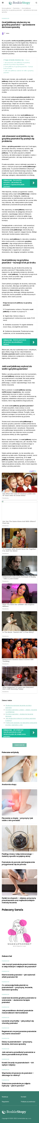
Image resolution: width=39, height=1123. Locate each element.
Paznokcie (16, 8)
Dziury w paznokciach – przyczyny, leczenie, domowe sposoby (17, 1043)
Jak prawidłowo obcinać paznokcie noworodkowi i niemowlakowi (17, 1011)
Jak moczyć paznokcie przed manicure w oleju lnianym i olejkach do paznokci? (19, 965)
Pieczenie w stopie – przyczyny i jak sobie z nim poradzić (17, 819)
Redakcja (5, 1097)
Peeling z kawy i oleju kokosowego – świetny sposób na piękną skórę (18, 855)
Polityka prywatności (28, 1102)
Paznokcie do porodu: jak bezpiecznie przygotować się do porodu (18, 863)
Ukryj (27, 60)
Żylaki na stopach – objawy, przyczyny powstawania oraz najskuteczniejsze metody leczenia (19, 900)
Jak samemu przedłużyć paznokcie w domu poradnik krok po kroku (18, 1053)
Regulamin (5, 1102)
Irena (7, 33)
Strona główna (6, 8)
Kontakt (23, 1097)
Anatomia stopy (9, 784)
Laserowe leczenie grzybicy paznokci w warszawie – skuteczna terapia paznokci (19, 1000)
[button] (3, 3)
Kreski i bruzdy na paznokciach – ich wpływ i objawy (18, 1063)
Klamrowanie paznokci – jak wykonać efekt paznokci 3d (18, 975)
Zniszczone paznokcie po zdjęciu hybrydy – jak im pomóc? (16, 1084)
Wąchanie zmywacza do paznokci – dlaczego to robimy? (18, 1074)
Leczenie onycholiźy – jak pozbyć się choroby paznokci (18, 1022)
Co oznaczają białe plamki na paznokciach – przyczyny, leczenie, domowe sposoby (17, 987)
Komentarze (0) (19, 745)
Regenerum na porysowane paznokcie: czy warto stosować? (19, 1032)
